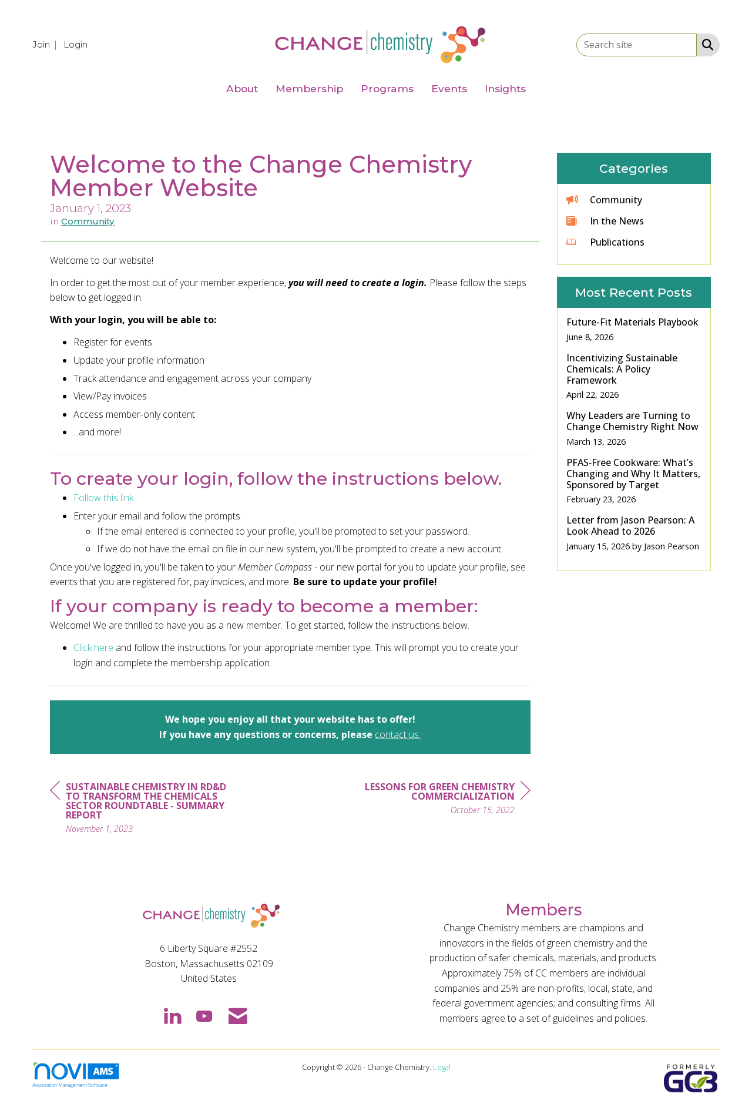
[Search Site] (705, 44)
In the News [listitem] (617, 220)
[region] (442, 800)
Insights (505, 88)
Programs (387, 88)
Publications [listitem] (617, 242)
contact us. (398, 734)
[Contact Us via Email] (238, 1015)
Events (449, 88)
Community (88, 221)
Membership (309, 88)
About (242, 88)
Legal (442, 1067)
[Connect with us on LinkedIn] (172, 1015)
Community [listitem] (616, 199)
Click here (93, 647)
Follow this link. (104, 497)
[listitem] (46, 44)
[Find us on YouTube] (204, 1015)
